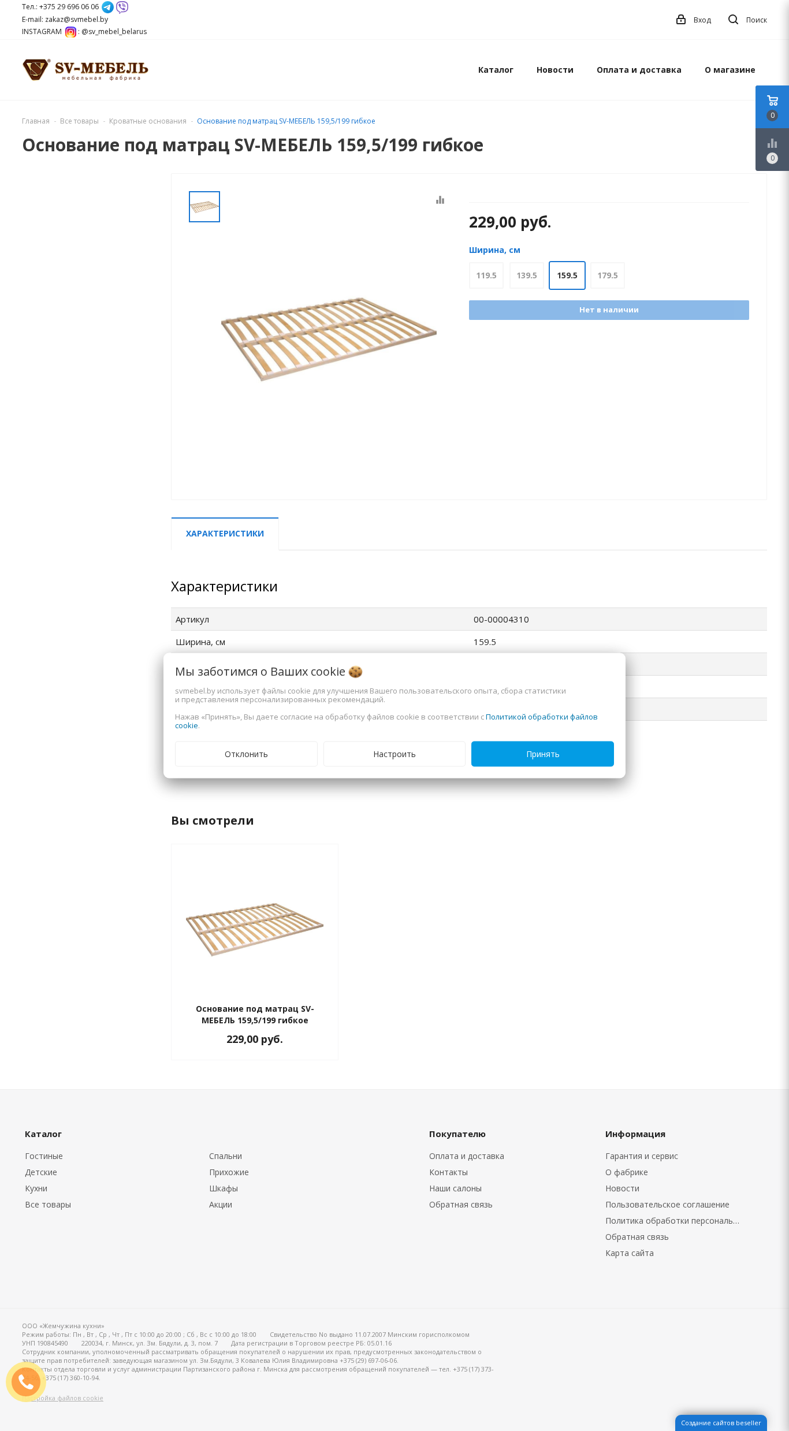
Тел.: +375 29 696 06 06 (60, 7)
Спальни (225, 1155)
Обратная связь (461, 1204)
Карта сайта (629, 1252)
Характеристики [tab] (225, 533)
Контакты (448, 1172)
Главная (36, 121)
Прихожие (229, 1172)
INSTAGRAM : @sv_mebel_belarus (84, 31)
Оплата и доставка (639, 69)
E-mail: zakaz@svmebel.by (65, 19)
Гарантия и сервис (641, 1155)
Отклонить (246, 753)
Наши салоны (455, 1188)
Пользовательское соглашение (667, 1204)
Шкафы (223, 1188)
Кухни (36, 1188)
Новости (555, 69)
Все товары (48, 1204)
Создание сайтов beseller (721, 1422)
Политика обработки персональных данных (675, 1220)
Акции (220, 1204)
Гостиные (44, 1155)
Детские (41, 1172)
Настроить (394, 753)
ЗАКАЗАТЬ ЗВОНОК (30, 1381)
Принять (543, 753)
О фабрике (626, 1172)
